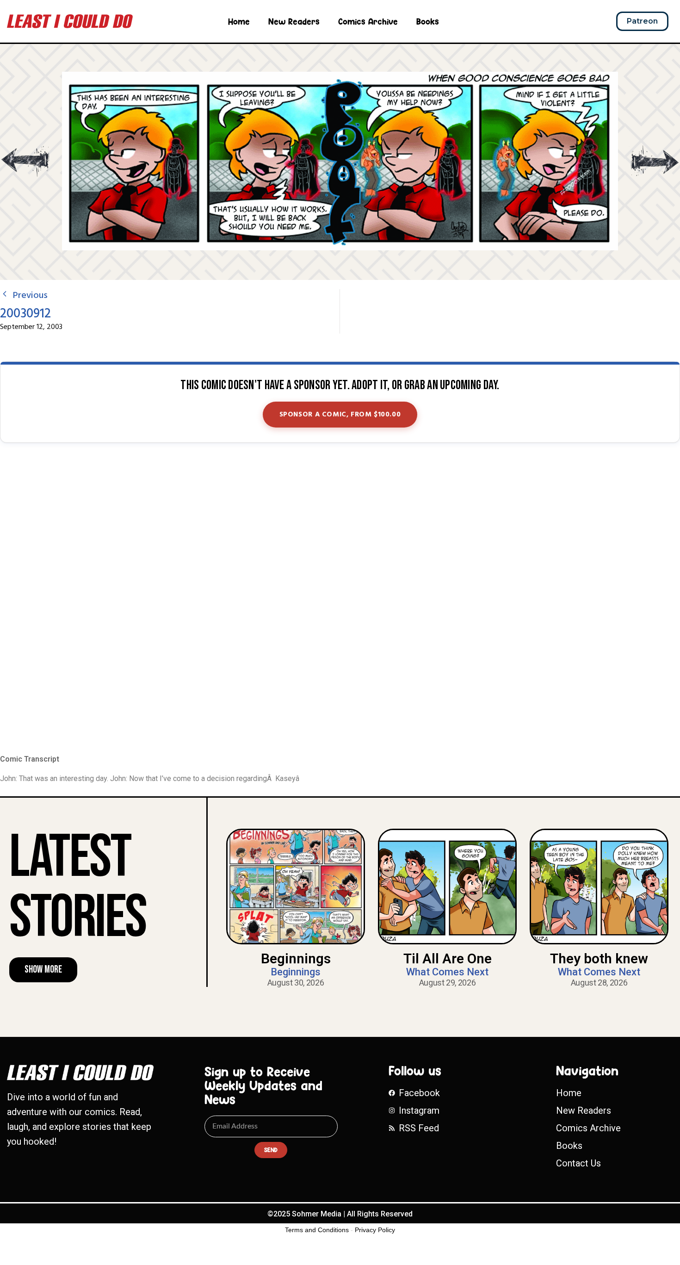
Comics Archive (368, 21)
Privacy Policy (375, 1230)
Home (239, 21)
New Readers (294, 21)
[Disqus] (340, 599)
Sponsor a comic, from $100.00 (340, 414)
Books (427, 21)
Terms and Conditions (317, 1230)
